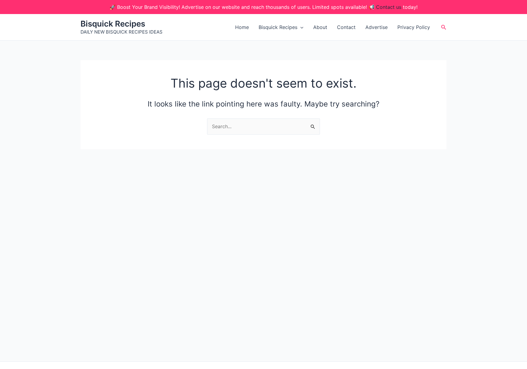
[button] (300, 27)
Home (242, 27)
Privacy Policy (413, 27)
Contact (346, 27)
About (320, 27)
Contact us (388, 7)
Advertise (376, 27)
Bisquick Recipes (113, 23)
